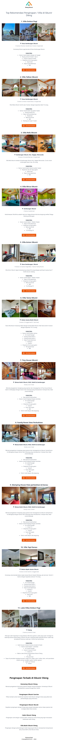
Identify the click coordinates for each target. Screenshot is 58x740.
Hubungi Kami (29, 737)
